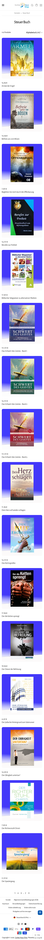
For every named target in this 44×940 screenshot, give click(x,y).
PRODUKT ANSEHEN (22, 83)
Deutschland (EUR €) (22, 917)
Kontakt (8, 900)
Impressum (5, 904)
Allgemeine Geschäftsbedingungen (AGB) (26, 900)
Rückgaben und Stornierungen (22, 911)
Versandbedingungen (18, 904)
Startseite (17, 13)
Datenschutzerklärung (35, 904)
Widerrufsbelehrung (14, 907)
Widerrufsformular (30, 907)
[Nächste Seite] (28, 893)
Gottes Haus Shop (21, 938)
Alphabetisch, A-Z (33, 33)
